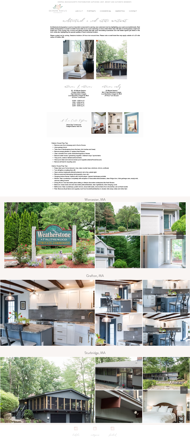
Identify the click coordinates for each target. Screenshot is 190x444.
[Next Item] (180, 235)
